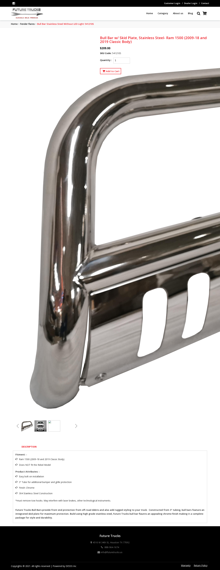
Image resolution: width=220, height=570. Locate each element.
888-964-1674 (111, 547)
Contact (205, 3)
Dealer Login (190, 3)
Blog (190, 13)
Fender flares (27, 23)
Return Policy (200, 565)
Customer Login (172, 3)
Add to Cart (113, 71)
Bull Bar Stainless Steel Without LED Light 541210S (65, 23)
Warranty (186, 565)
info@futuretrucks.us (111, 552)
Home (149, 13)
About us (178, 13)
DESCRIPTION (29, 446)
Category (163, 13)
